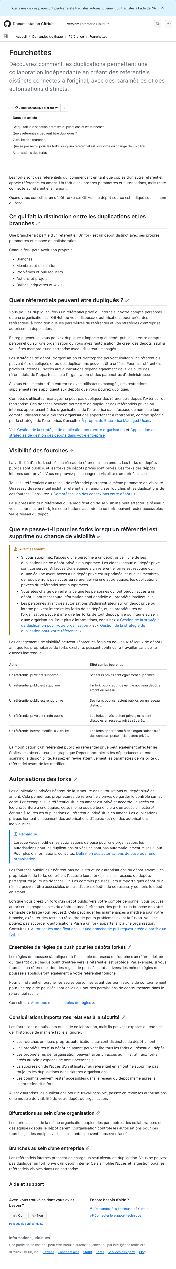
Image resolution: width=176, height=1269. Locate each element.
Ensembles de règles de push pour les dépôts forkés (67, 947)
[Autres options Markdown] (64, 107)
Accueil (21, 36)
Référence (76, 36)
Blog (142, 1252)
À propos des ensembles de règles (61, 1002)
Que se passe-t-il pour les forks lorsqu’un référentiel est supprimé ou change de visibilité (83, 533)
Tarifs (100, 1252)
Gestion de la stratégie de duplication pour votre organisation (71, 429)
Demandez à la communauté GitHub (121, 1209)
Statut (87, 1252)
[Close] (163, 7)
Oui (20, 1215)
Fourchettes (98, 36)
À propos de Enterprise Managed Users (116, 420)
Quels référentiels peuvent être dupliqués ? (66, 300)
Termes (48, 1252)
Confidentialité (68, 1252)
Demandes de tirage (47, 36)
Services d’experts (121, 1252)
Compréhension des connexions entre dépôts (92, 494)
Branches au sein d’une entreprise (46, 1148)
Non (40, 1215)
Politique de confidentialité (26, 1223)
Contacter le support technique (117, 1215)
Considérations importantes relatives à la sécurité (64, 1017)
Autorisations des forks (40, 779)
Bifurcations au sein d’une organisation (51, 1113)
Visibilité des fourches (38, 450)
